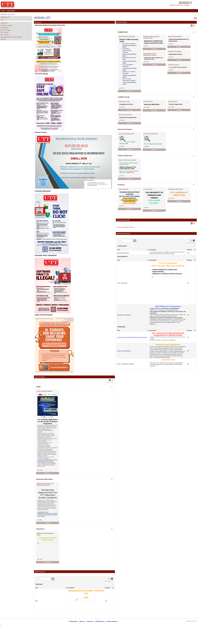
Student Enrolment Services (123, 233)
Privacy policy (73, 621)
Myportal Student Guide (123, 253)
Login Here (186, 5)
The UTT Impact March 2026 (150, 133)
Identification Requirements (175, 36)
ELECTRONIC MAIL (148, 101)
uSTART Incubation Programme (45, 391)
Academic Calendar (7, 25)
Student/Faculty (184, 2)
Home (3, 11)
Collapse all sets (109, 382)
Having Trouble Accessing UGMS (126, 36)
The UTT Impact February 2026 (126, 133)
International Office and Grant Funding (12, 37)
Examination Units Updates (123, 220)
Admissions (11, 11)
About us (82, 621)
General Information (40, 377)
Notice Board (38, 22)
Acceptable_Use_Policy (124, 101)
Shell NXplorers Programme (124, 315)
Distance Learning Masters (124, 350)
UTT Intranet (5, 34)
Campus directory (111, 621)
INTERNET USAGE (172, 101)
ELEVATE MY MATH (123, 189)
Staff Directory (99, 621)
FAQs (36, 601)
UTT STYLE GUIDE (148, 189)
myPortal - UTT (5, 17)
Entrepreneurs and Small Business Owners (45, 534)
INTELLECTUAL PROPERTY (125, 114)
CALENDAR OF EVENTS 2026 (175, 189)
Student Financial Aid (40, 571)
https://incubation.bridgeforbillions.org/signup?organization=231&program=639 (47, 460)
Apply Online (5, 27)
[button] (52, 579)
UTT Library (5, 32)
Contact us (90, 621)
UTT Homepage (6, 30)
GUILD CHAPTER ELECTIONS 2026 (127, 160)
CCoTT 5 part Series (122, 283)
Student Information (121, 22)
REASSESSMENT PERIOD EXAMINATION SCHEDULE (150, 54)
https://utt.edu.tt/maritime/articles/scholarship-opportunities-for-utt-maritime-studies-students (47, 515)
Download (52, 473)
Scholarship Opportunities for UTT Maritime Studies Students (45, 484)
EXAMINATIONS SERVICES (174, 51)
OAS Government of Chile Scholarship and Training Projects (132, 337)
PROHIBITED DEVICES (173, 64)
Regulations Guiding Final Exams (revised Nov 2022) (151, 37)
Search (4, 39)
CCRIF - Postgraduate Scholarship (125, 363)
